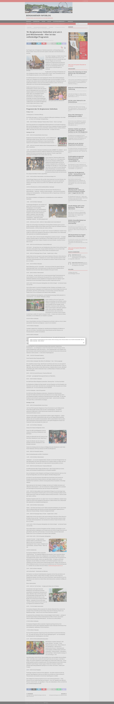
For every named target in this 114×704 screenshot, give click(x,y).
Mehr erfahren (41, 340)
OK (83, 342)
